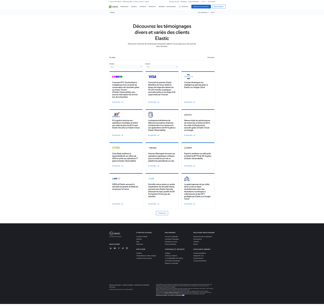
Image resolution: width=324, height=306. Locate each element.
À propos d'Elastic (141, 236)
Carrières (139, 253)
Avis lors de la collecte (161, 295)
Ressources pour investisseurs (202, 236)
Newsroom (139, 244)
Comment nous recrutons (144, 258)
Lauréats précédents (199, 253)
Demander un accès (171, 241)
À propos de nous (174, 1)
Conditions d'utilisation (127, 285)
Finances (196, 241)
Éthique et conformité (171, 263)
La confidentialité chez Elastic (174, 258)
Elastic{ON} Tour (198, 256)
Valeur (213, 12)
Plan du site (112, 287)
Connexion (212, 1)
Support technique (193, 1)
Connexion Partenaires (172, 239)
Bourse (195, 244)
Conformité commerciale (172, 261)
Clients (112, 12)
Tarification (162, 6)
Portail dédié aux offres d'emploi (146, 256)
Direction (139, 239)
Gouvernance (197, 239)
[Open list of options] (141, 67)
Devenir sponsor (198, 258)
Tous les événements (199, 261)
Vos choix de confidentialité (175, 295)
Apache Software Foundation (171, 292)
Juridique (167, 253)
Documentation (171, 6)
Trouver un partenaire (171, 236)
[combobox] (125, 67)
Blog (137, 241)
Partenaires (184, 1)
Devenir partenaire (170, 244)
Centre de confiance (171, 256)
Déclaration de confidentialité (141, 285)
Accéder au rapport (143, 1)
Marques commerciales (115, 285)
